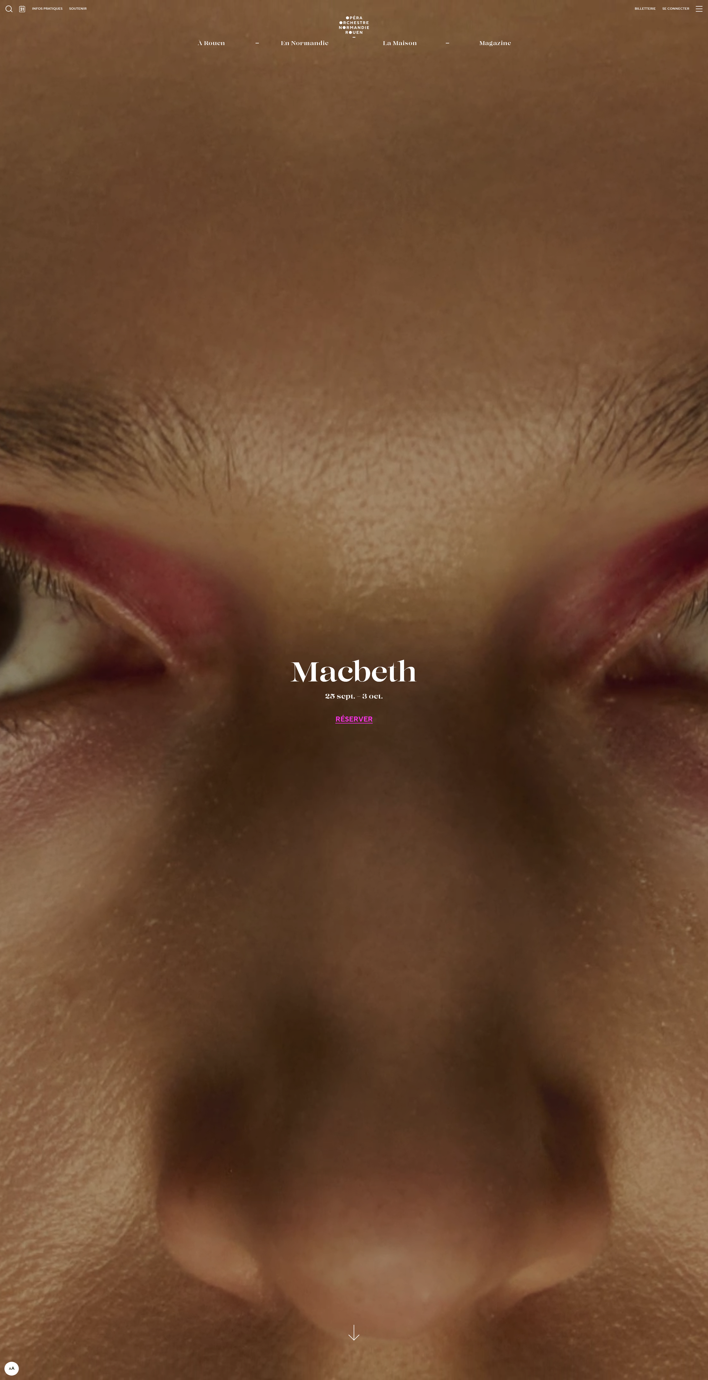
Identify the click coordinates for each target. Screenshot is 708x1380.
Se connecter (675, 9)
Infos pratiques (47, 9)
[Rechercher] (8, 8)
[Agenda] (22, 8)
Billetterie (645, 9)
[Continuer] (354, 1331)
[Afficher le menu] (699, 8)
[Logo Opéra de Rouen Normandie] (354, 26)
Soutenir (78, 9)
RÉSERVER (354, 719)
